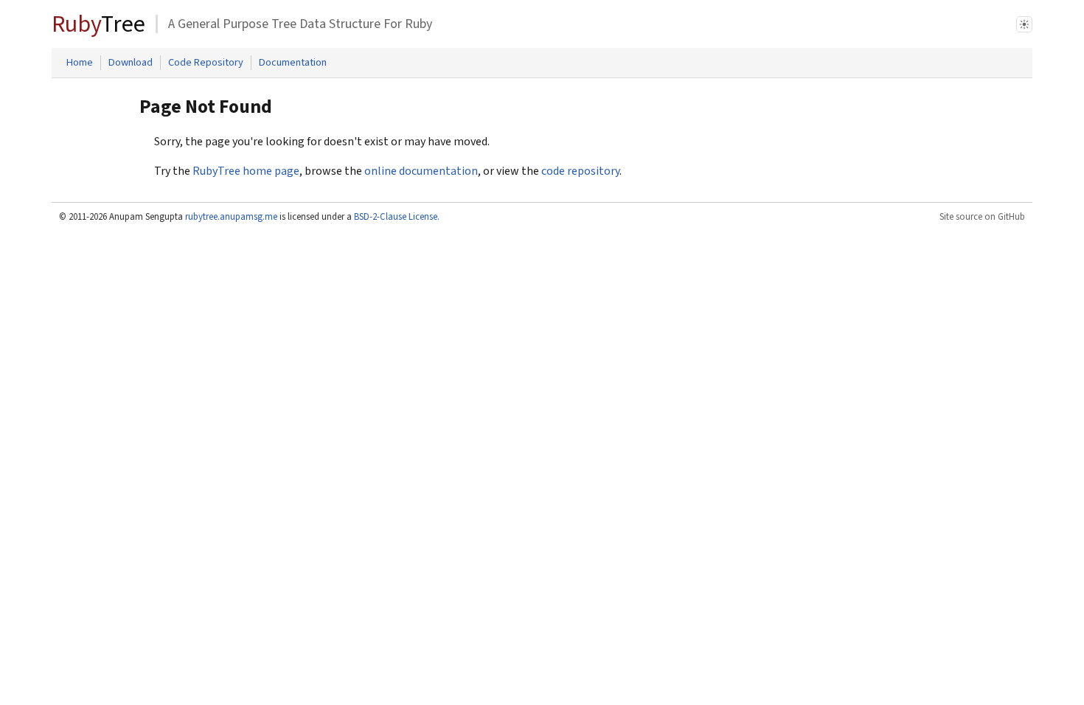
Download (130, 62)
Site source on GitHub (982, 216)
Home (79, 62)
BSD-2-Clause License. (396, 216)
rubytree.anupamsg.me (231, 216)
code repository (580, 171)
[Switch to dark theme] (1024, 24)
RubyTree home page (245, 171)
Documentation (293, 62)
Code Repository (205, 62)
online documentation (421, 171)
